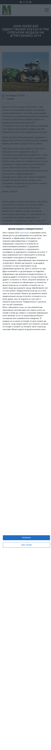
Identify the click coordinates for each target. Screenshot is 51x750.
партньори (24, 233)
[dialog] (25, 487)
